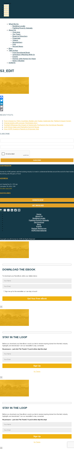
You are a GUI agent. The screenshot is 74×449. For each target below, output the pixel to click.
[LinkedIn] (37, 103)
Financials (16, 38)
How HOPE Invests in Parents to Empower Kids (21, 129)
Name (2, 137)
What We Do (14, 24)
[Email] (37, 106)
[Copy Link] (37, 109)
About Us (12, 30)
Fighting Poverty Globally (23, 28)
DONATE (12, 63)
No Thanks (37, 371)
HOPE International (38, 230)
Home (39, 214)
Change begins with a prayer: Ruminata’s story (20, 123)
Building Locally (19, 26)
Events (15, 57)
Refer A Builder (19, 61)
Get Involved (39, 222)
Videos (15, 40)
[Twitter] (37, 100)
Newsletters (17, 42)
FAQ (14, 44)
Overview (16, 32)
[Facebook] (37, 97)
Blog (10, 48)
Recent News (18, 46)
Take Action (13, 50)
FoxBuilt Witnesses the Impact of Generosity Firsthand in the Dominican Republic (33, 125)
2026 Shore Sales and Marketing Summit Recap (21, 127)
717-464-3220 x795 (6, 188)
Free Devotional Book (21, 53)
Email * (3, 144)
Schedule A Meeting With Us (24, 55)
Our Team (16, 34)
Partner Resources (39, 228)
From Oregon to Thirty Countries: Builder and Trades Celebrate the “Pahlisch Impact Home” (37, 121)
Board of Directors (20, 36)
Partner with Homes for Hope (24, 59)
